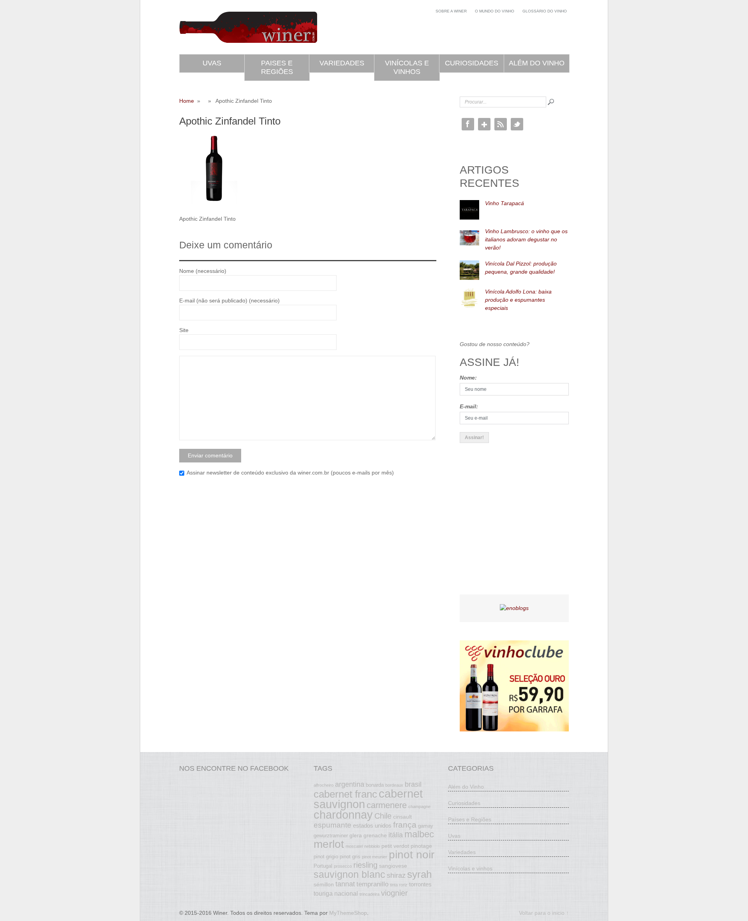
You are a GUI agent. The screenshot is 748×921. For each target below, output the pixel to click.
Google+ (484, 124)
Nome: (468, 377)
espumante (332, 825)
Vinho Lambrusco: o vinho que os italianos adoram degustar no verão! (526, 239)
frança (404, 825)
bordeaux (394, 785)
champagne (419, 806)
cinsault (402, 817)
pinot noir (411, 854)
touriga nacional (336, 893)
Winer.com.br (248, 27)
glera (355, 835)
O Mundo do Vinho (494, 11)
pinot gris (350, 856)
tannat (345, 884)
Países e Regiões (469, 819)
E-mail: (469, 406)
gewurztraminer (331, 835)
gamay (425, 826)
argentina (349, 784)
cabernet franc (345, 794)
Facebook (468, 124)
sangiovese (393, 866)
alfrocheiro (323, 785)
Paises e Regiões (277, 67)
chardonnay (343, 815)
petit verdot (395, 846)
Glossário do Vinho (544, 11)
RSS (500, 124)
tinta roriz (399, 884)
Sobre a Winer (451, 11)
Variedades (341, 63)
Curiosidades (471, 63)
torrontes (420, 884)
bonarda (375, 785)
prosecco (343, 866)
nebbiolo (372, 846)
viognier (394, 893)
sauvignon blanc (349, 874)
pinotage (421, 846)
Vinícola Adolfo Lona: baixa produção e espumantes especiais (518, 299)
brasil (413, 784)
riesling (365, 865)
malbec (419, 834)
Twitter (517, 124)
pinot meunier (374, 856)
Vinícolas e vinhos (407, 67)
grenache (375, 835)
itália (395, 835)
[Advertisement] (518, 525)
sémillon (324, 884)
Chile (383, 816)
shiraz (396, 875)
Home (186, 101)
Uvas (212, 63)
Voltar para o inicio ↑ (544, 913)
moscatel (354, 846)
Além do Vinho (537, 63)
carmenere (387, 805)
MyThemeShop (348, 913)
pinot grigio (326, 856)
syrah (419, 874)
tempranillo (372, 884)
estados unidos (372, 825)
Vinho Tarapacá (504, 203)
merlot (329, 844)
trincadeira (369, 894)
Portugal (323, 866)
